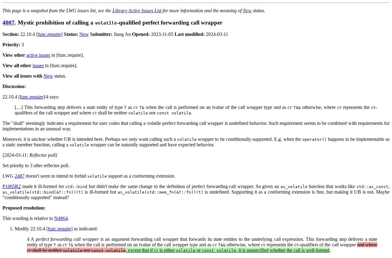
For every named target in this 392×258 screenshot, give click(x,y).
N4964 (61, 218)
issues (38, 65)
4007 (8, 22)
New (247, 10)
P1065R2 (11, 186)
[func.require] (49, 34)
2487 (19, 176)
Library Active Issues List (136, 10)
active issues (38, 55)
